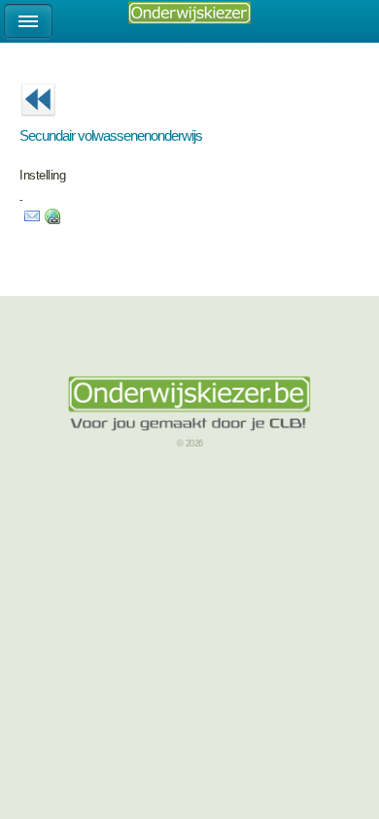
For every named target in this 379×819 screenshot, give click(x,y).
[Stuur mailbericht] (32, 220)
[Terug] (37, 122)
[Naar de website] (52, 220)
